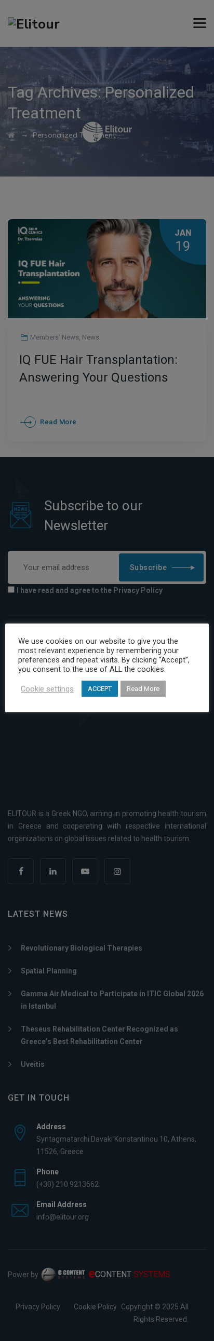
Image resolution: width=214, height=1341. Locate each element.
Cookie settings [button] (47, 689)
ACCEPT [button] (100, 689)
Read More (143, 689)
